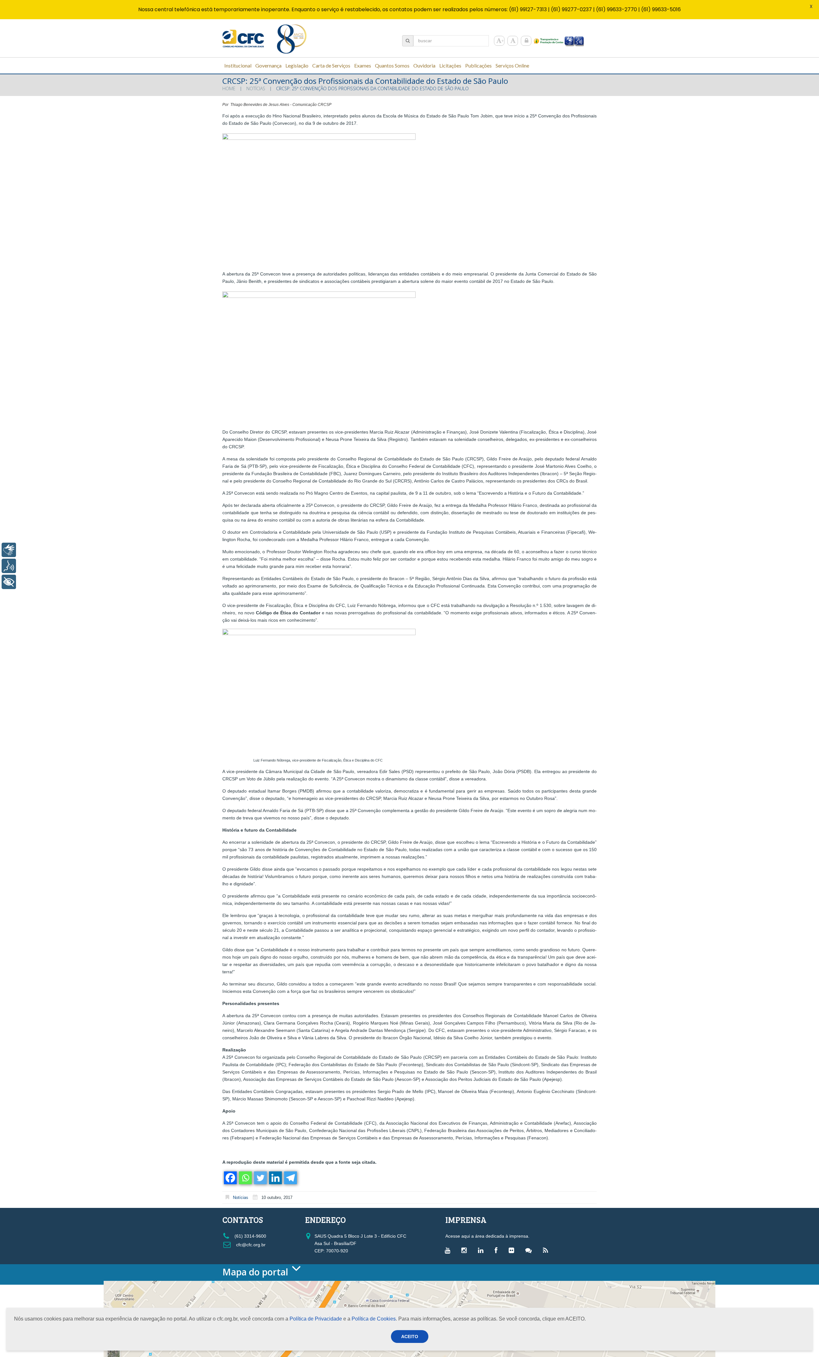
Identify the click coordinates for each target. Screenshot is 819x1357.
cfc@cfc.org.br (250, 1244)
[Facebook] (230, 1177)
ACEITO (409, 1336)
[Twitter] (260, 1177)
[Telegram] (290, 1177)
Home (228, 88)
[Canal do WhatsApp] (530, 1250)
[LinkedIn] (482, 1250)
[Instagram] (465, 1250)
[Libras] (9, 550)
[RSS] (547, 1250)
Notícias (255, 88)
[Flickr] (513, 1250)
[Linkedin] (275, 1177)
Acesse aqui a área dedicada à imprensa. (487, 1236)
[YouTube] (449, 1250)
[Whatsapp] (245, 1177)
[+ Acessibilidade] (9, 582)
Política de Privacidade (316, 1318)
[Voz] (9, 566)
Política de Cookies (374, 1318)
